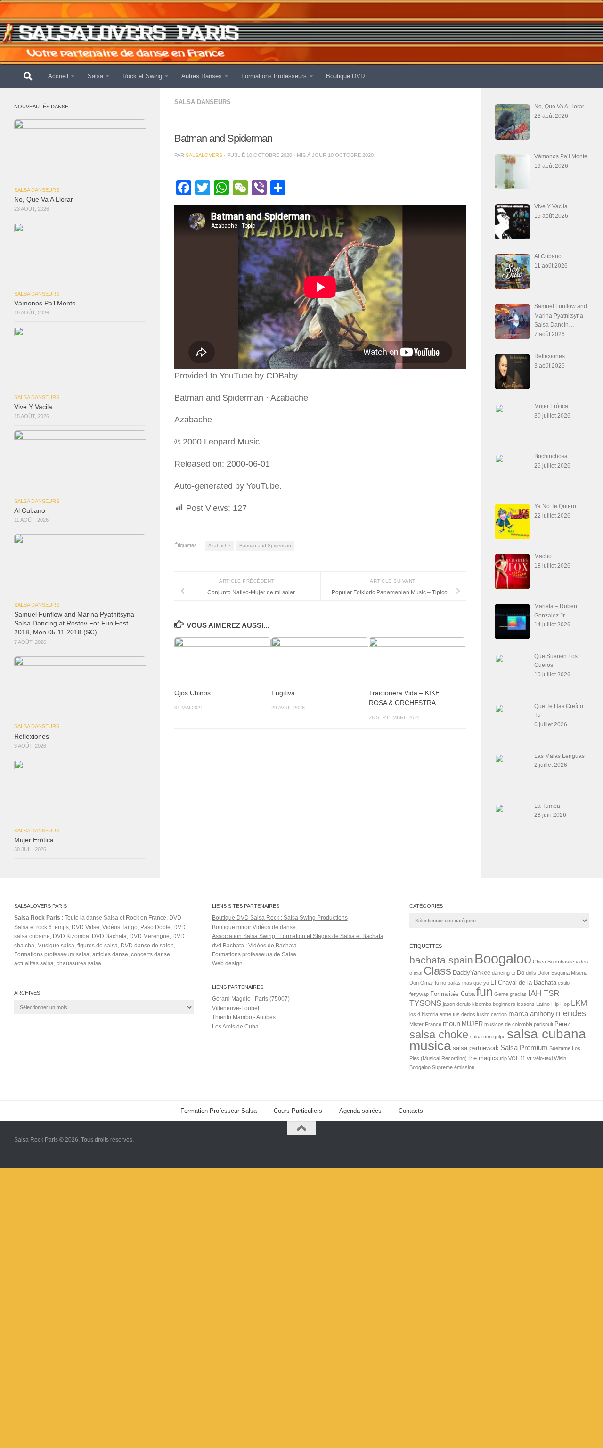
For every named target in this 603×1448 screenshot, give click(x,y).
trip (503, 1058)
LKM (579, 1003)
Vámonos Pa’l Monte (45, 303)
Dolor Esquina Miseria (562, 973)
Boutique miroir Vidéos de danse (254, 927)
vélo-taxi (543, 1058)
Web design (227, 963)
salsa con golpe (487, 1036)
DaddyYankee (471, 972)
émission (464, 1067)
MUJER (472, 1024)
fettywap (419, 994)
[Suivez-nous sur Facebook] (582, 1146)
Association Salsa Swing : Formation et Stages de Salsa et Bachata (297, 936)
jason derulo (457, 1004)
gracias (518, 994)
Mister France (425, 1024)
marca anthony (531, 1014)
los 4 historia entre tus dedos (442, 1014)
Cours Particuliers (298, 1110)
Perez (562, 1024)
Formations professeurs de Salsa (254, 954)
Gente (501, 994)
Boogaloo (502, 958)
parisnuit (543, 1024)
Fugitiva (283, 693)
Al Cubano (29, 510)
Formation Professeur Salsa (218, 1110)
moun (451, 1024)
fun (484, 991)
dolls (531, 973)
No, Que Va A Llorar (43, 199)
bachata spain (441, 960)
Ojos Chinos (192, 693)
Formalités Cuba (452, 993)
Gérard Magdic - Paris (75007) (251, 999)
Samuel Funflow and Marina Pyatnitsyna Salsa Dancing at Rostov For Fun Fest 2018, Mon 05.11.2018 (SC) (74, 623)
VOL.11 (516, 1058)
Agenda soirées (360, 1110)
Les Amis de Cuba (235, 1026)
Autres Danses (201, 76)
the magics (483, 1057)
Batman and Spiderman (265, 545)
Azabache (219, 545)
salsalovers (204, 155)
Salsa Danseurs (202, 102)
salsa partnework (476, 1048)
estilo (564, 983)
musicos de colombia (508, 1024)
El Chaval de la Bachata (523, 982)
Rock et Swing (142, 76)
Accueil (58, 76)
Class (437, 970)
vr (529, 1057)
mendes (571, 1013)
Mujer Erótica (34, 840)
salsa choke (438, 1034)
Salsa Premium (524, 1048)
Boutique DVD (345, 76)
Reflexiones (31, 736)
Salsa (95, 76)
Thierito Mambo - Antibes (244, 1017)
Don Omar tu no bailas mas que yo (449, 983)
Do (520, 972)
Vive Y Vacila (33, 407)
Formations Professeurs (274, 76)
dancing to (503, 973)
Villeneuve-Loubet (235, 1008)
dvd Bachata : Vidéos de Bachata (254, 945)
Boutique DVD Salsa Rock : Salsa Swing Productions (280, 917)
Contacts (411, 1110)
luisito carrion (492, 1014)
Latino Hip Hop (553, 1004)
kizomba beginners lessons (503, 1004)
